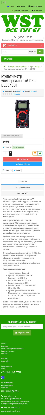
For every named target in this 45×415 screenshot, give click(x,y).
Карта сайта (5, 361)
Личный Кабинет (7, 383)
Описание (23, 182)
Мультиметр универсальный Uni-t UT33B (12, 136)
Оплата (3, 344)
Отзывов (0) (23, 193)
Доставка (4, 346)
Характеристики (24, 188)
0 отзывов (16, 94)
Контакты (4, 359)
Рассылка (4, 388)
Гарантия (4, 354)
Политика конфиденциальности (12, 349)
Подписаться (23, 333)
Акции (3, 369)
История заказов (7, 385)
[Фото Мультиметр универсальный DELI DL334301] (22, 114)
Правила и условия (7, 351)
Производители (6, 366)
